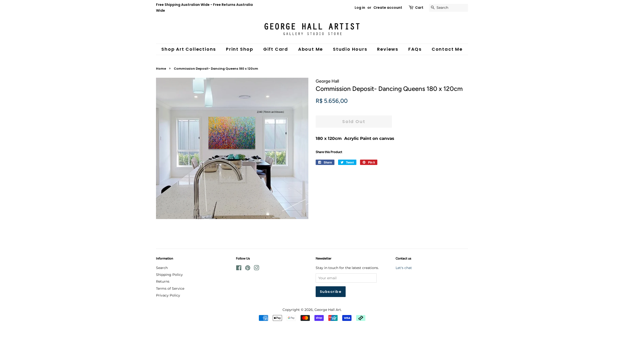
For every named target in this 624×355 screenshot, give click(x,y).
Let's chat (404, 268)
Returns (162, 281)
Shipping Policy (169, 274)
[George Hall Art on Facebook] (239, 269)
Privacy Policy (168, 295)
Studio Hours (350, 49)
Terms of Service (170, 288)
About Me (310, 49)
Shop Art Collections (188, 49)
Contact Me (447, 49)
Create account (387, 7)
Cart (419, 7)
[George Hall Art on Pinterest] (247, 269)
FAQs (415, 49)
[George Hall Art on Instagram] (256, 269)
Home (161, 69)
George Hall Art (327, 309)
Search (162, 268)
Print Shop (239, 49)
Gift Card (275, 49)
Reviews (387, 49)
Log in (360, 7)
